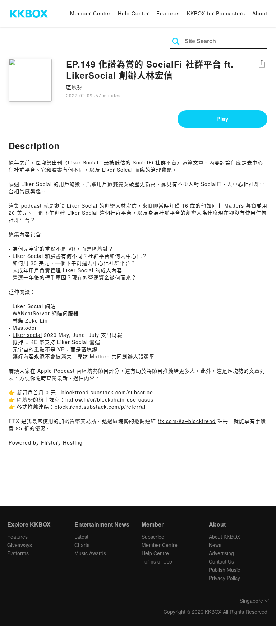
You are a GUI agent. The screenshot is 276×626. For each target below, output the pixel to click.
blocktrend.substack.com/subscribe (107, 392)
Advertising (221, 553)
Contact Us (221, 561)
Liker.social (27, 334)
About (259, 13)
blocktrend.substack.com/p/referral (100, 406)
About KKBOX (224, 536)
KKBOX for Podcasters (216, 13)
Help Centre (155, 553)
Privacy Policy (224, 577)
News (215, 544)
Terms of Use (157, 561)
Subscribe (153, 536)
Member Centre (160, 544)
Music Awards (90, 553)
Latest (81, 536)
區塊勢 (74, 87)
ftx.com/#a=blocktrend (187, 421)
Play (222, 118)
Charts (81, 544)
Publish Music (224, 569)
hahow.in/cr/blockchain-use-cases (109, 399)
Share (261, 64)
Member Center (90, 13)
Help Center (133, 13)
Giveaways (19, 544)
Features (168, 13)
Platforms (18, 553)
